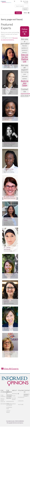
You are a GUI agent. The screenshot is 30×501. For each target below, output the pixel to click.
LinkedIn (20, 401)
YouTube (20, 404)
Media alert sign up (3, 400)
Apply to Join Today (24, 83)
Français (26, 2)
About (14, 390)
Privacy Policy (26, 395)
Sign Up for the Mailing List (24, 57)
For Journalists (3, 391)
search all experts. (8, 39)
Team (13, 396)
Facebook (21, 397)
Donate (18, 13)
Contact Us (26, 391)
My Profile (25, 1)
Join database (9, 404)
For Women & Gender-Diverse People (9, 394)
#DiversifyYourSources (3, 404)
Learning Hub (9, 408)
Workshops (9, 401)
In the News (14, 398)
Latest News (8, 411)
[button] (25, 12)
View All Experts (11, 368)
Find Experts (3, 395)
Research (15, 393)
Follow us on (24, 30)
